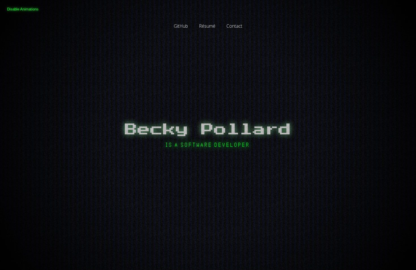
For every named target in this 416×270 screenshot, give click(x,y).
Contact (234, 26)
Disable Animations (22, 9)
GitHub (181, 26)
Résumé (207, 26)
